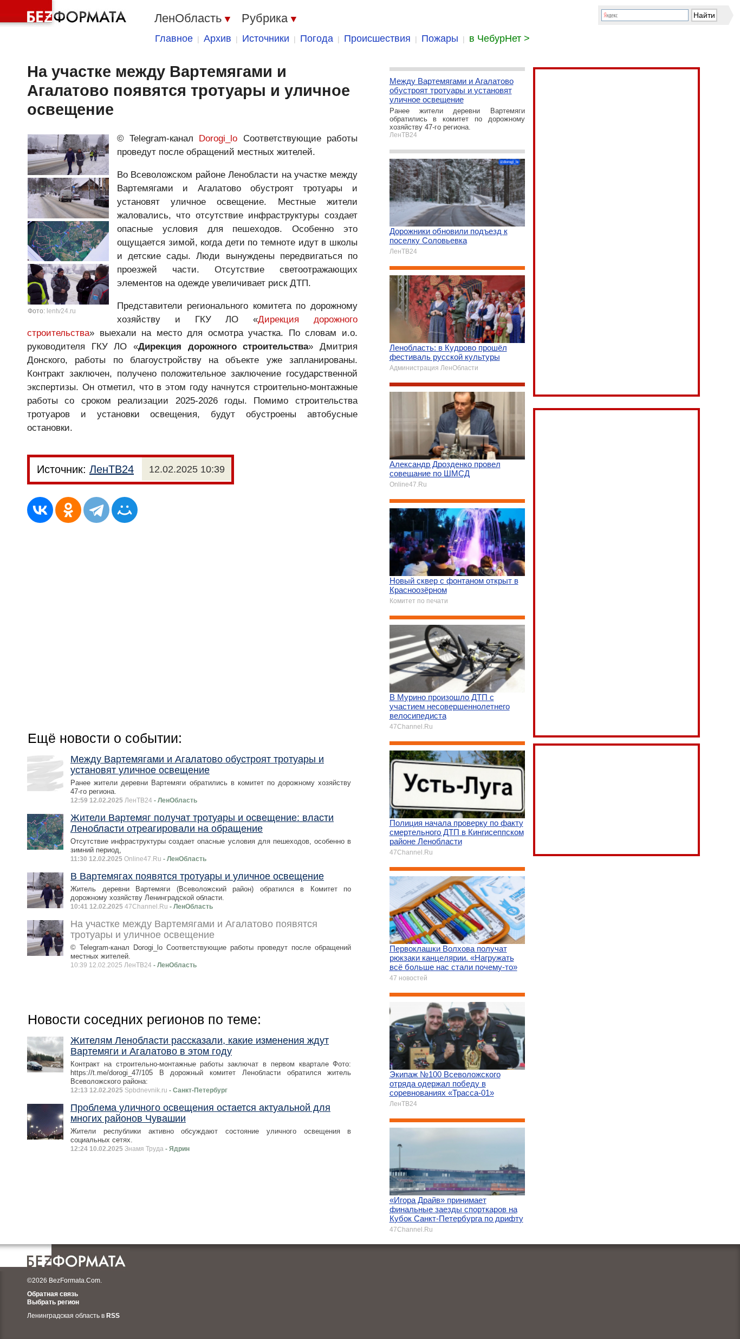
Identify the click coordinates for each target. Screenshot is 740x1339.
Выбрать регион (53, 1302)
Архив (217, 38)
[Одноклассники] (68, 510)
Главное (174, 38)
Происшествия (377, 38)
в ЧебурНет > (499, 38)
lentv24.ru (61, 311)
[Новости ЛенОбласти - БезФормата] (65, 13)
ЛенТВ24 (111, 469)
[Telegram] (96, 510)
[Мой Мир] (125, 510)
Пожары (439, 38)
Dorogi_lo (218, 138)
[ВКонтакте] (40, 510)
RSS (113, 1315)
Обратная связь (52, 1294)
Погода (316, 38)
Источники (265, 38)
